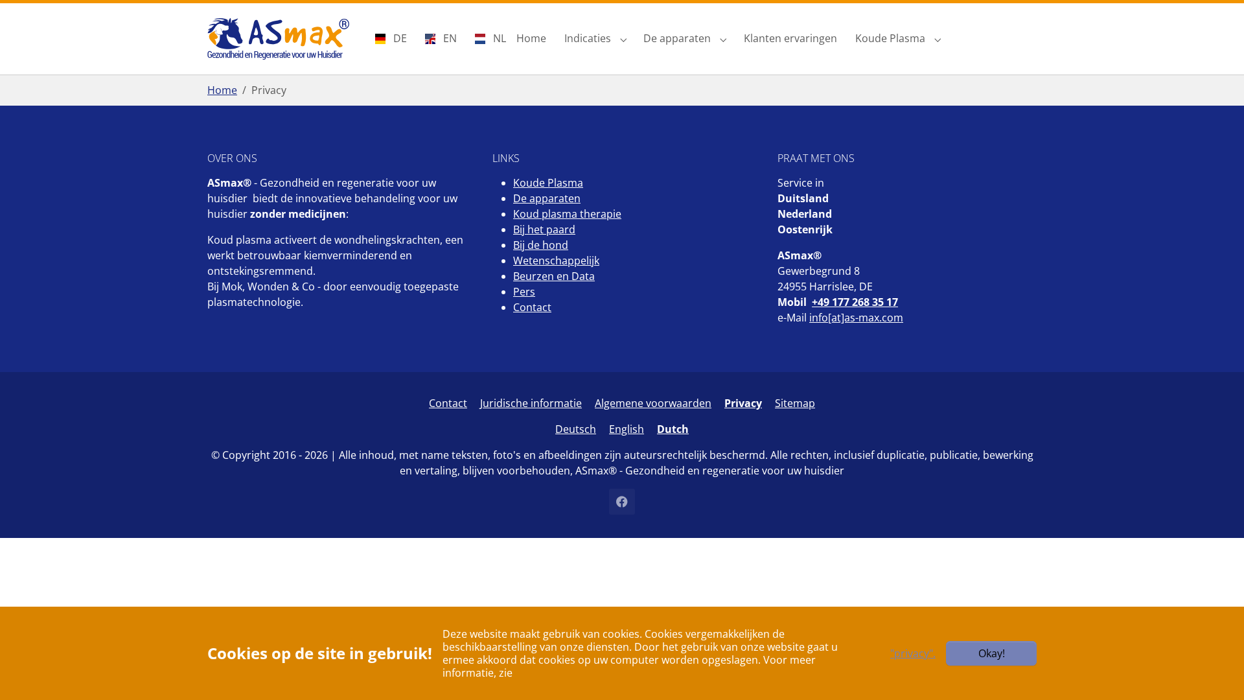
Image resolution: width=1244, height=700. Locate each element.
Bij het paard (544, 229)
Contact (532, 307)
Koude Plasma (548, 183)
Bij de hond (540, 245)
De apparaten (547, 198)
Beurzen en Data (554, 276)
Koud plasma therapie (567, 214)
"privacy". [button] (913, 653)
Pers (524, 292)
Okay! (991, 653)
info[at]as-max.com (856, 317)
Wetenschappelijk (556, 260)
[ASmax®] (278, 38)
